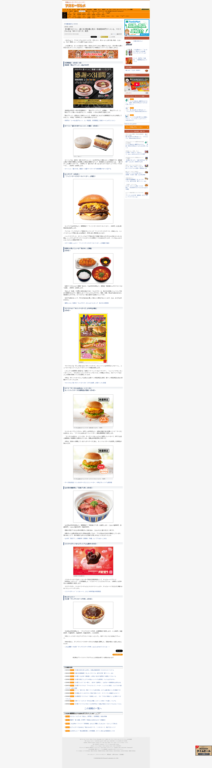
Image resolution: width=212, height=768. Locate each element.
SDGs (106, 11)
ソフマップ (84, 17)
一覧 (99, 36)
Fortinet (107, 16)
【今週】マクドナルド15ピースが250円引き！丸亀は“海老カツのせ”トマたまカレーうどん (97, 704)
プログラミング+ (101, 11)
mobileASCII (110, 749)
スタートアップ (119, 9)
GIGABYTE (84, 14)
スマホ (114, 9)
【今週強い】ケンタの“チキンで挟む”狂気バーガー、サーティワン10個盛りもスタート (96, 693)
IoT (70, 9)
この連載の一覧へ (93, 708)
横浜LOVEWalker (94, 750)
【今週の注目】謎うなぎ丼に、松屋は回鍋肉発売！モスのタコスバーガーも (94, 670)
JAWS (69, 16)
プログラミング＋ (110, 747)
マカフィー (69, 17)
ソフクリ (127, 16)
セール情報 (129, 9)
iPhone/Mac (89, 9)
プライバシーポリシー (101, 754)
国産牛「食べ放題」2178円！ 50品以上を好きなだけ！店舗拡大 (87, 720)
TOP (81, 739)
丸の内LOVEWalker (124, 750)
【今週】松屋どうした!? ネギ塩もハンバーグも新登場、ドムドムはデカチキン (94, 679)
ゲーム (124, 9)
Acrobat (74, 16)
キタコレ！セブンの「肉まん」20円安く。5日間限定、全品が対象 (88, 716)
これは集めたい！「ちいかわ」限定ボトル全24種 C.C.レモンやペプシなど (140, 51)
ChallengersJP (120, 11)
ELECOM (69, 14)
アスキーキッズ (65, 11)
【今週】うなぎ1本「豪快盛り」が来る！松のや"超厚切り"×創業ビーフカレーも (95, 676)
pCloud (93, 17)
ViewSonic (98, 14)
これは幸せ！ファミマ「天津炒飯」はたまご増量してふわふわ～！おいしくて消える (93, 723)
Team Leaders (103, 747)
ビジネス (74, 9)
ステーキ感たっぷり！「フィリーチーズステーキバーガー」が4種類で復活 (87, 243)
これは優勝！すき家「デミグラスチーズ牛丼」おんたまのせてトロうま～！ (87, 646)
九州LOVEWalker (117, 750)
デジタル (83, 9)
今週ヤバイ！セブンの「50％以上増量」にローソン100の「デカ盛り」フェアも (95, 700)
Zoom (117, 16)
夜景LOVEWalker (109, 750)
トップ (64, 9)
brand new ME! (113, 744)
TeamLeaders (94, 11)
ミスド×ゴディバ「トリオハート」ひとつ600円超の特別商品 (83, 591)
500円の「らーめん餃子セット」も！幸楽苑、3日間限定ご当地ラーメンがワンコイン (90, 120)
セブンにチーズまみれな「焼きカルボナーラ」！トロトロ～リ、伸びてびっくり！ (93, 727)
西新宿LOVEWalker (102, 750)
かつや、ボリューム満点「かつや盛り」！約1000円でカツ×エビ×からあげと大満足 (137, 187)
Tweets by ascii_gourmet (130, 123)
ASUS (114, 745)
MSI (93, 744)
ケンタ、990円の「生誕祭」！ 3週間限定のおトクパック (140, 59)
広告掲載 (121, 754)
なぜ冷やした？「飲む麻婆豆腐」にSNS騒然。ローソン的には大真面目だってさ (92, 731)
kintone (79, 16)
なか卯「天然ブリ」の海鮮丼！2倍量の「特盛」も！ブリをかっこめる (86, 538)
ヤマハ (113, 16)
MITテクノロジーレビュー (118, 749)
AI (67, 9)
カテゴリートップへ (117, 654)
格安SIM (71, 11)
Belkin (103, 14)
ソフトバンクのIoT (122, 16)
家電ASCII (76, 11)
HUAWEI (93, 14)
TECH (78, 9)
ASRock (88, 14)
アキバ (110, 9)
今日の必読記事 (91, 749)
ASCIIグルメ (75, 5)
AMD (74, 14)
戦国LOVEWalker (132, 750)
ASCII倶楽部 (145, 9)
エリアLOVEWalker (86, 750)
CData (98, 16)
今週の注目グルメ (70, 24)
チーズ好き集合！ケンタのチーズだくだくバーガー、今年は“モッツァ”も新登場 (88, 482)
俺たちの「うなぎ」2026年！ (133, 70)
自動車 (95, 9)
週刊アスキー (88, 11)
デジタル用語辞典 (104, 749)
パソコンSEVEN (89, 13)
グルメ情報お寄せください (134, 127)
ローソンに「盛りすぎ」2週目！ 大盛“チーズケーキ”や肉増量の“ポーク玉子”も (88, 168)
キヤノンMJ (74, 17)
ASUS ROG (79, 14)
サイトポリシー (91, 754)
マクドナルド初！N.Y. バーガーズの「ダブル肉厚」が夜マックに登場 (85, 383)
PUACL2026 (114, 11)
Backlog (103, 16)
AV (107, 9)
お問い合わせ (115, 754)
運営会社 (109, 754)
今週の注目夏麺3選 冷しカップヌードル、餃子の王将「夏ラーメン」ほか (93, 673)
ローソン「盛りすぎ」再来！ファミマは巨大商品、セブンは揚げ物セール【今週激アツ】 (97, 690)
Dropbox (100, 745)
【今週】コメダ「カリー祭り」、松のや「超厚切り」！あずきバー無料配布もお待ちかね (97, 682)
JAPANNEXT (79, 17)
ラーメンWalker (79, 750)
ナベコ (114, 34)
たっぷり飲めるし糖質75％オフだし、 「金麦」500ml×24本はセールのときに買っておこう (137, 146)
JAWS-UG (90, 742)
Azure (84, 16)
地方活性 (109, 11)
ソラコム (88, 16)
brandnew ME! (89, 17)
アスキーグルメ (82, 11)
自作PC (104, 9)
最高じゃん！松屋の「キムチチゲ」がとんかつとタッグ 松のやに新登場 (86, 303)
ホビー (99, 9)
